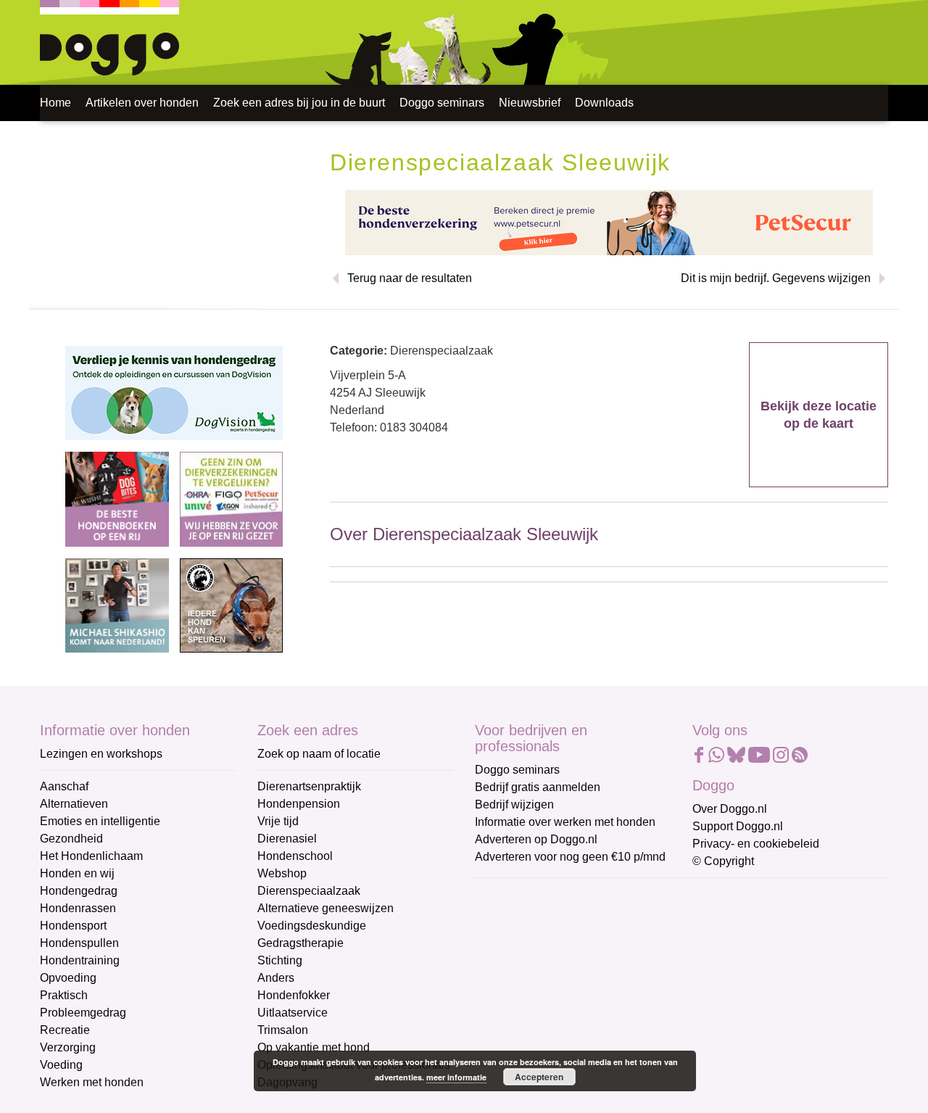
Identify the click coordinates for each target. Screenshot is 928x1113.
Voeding (61, 1065)
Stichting (279, 960)
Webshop (282, 873)
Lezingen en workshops (101, 754)
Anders (275, 978)
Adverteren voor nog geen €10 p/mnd (570, 857)
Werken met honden (92, 1082)
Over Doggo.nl (729, 809)
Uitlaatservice (292, 1012)
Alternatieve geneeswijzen (325, 908)
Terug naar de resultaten (409, 278)
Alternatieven (74, 804)
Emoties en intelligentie (100, 821)
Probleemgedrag (83, 1012)
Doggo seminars (441, 102)
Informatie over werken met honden (565, 822)
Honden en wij (77, 873)
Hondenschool (295, 856)
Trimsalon (282, 1030)
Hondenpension (298, 804)
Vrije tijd (278, 821)
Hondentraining (80, 960)
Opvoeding (68, 978)
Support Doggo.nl (737, 826)
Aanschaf (64, 786)
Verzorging (68, 1047)
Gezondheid (71, 838)
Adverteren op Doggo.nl (536, 839)
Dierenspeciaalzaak (308, 891)
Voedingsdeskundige (311, 925)
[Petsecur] (609, 221)
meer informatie (456, 1077)
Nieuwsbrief (529, 102)
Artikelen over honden (142, 102)
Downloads (604, 102)
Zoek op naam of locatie (319, 754)
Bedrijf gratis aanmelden (537, 787)
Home (55, 102)
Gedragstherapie (300, 943)
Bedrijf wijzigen (514, 804)
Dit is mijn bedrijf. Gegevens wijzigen (776, 278)
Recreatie (65, 1030)
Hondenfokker (293, 995)
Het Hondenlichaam (91, 856)
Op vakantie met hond (313, 1047)
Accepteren (539, 1076)
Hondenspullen (79, 943)
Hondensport (73, 925)
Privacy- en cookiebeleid (755, 843)
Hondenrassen (78, 908)
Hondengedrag (78, 891)
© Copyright (723, 861)
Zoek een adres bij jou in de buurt (299, 102)
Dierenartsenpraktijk (309, 786)
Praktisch (64, 995)
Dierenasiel (287, 838)
